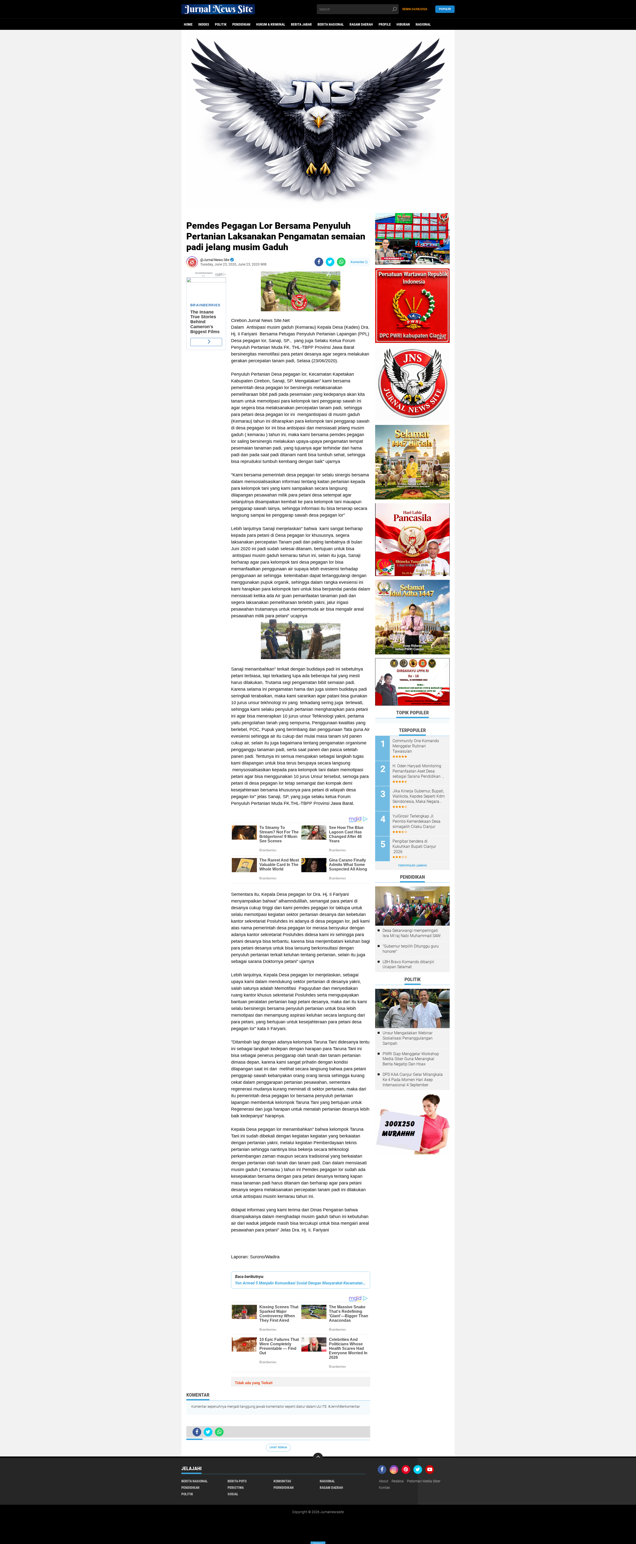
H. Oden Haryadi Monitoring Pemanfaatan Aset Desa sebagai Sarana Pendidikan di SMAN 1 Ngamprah (419, 771)
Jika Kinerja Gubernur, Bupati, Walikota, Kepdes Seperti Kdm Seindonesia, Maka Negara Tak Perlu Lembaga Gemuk (419, 796)
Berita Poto (237, 1481)
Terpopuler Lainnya (412, 865)
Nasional (423, 24)
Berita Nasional (331, 24)
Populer (445, 9)
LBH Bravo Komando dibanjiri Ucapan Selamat (408, 964)
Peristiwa (236, 1488)
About (383, 1481)
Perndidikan (284, 1488)
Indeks (203, 24)
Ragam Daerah (361, 24)
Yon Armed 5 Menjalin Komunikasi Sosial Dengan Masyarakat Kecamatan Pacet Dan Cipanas (300, 1283)
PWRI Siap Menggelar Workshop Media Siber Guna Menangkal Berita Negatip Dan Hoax (411, 1059)
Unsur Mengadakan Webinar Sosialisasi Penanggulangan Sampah (408, 1038)
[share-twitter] (330, 262)
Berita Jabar (301, 24)
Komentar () (359, 262)
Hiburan (403, 24)
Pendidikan (241, 24)
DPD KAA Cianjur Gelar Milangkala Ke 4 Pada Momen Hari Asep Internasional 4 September (413, 1079)
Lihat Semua (278, 1447)
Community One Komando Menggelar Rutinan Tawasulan (416, 746)
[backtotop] (318, 1458)
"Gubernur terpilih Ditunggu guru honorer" (411, 949)
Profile (385, 24)
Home (188, 24)
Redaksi (398, 1481)
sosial (233, 1494)
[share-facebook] (319, 262)
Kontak (384, 1488)
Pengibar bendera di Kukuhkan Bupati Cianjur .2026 (414, 846)
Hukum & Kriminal (270, 24)
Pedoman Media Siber (423, 1481)
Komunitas (282, 1481)
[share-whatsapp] (341, 262)
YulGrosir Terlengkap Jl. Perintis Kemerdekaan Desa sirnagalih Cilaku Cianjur (416, 821)
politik (221, 24)
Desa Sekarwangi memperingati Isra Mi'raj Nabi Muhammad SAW (411, 933)
